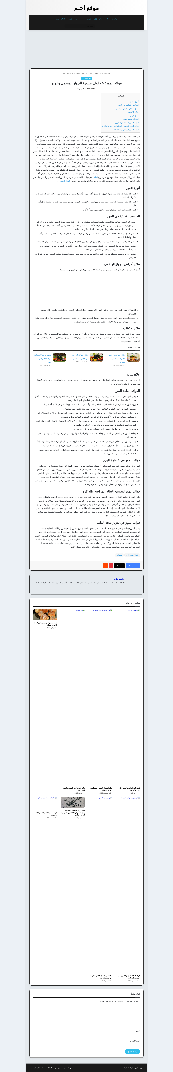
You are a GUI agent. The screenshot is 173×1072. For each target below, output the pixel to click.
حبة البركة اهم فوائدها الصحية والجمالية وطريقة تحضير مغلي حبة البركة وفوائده (73, 812)
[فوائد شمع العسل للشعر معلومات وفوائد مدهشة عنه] (100, 885)
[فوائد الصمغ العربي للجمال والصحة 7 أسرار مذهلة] (45, 615)
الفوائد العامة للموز (131, 119)
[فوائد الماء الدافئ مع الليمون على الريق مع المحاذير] (128, 885)
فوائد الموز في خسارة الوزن (127, 122)
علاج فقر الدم (131, 555)
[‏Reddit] (105, 565)
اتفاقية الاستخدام (35, 1068)
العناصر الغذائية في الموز (128, 105)
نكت (107, 19)
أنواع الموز (134, 101)
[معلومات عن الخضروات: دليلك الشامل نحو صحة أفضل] (59, 357)
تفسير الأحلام (86, 19)
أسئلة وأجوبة (60, 19)
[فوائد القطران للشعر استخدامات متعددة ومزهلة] (100, 697)
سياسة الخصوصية (48, 1068)
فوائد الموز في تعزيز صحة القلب (125, 129)
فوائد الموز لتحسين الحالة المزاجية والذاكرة (120, 126)
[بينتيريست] (111, 565)
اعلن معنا (64, 1068)
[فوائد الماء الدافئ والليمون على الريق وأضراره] (128, 697)
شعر (77, 19)
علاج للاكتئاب (133, 112)
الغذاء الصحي (99, 73)
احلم (96, 177)
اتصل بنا (70, 1068)
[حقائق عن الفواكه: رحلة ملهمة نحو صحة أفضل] (96, 357)
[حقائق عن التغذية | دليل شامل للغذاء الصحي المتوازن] (133, 357)
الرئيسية (115, 19)
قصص (70, 19)
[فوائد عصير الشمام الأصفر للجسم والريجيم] (45, 803)
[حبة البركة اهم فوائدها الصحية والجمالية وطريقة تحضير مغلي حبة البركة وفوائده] (73, 802)
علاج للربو (134, 115)
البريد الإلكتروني (135, 1041)
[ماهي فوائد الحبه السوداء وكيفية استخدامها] (73, 697)
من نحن (57, 1068)
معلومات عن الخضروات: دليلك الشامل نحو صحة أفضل (42, 358)
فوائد (119, 555)
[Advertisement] (127, 48)
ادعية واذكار (98, 19)
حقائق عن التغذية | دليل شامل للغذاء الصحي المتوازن (117, 358)
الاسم (138, 1031)
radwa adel (91, 89)
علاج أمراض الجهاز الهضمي (127, 108)
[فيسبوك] (123, 586)
